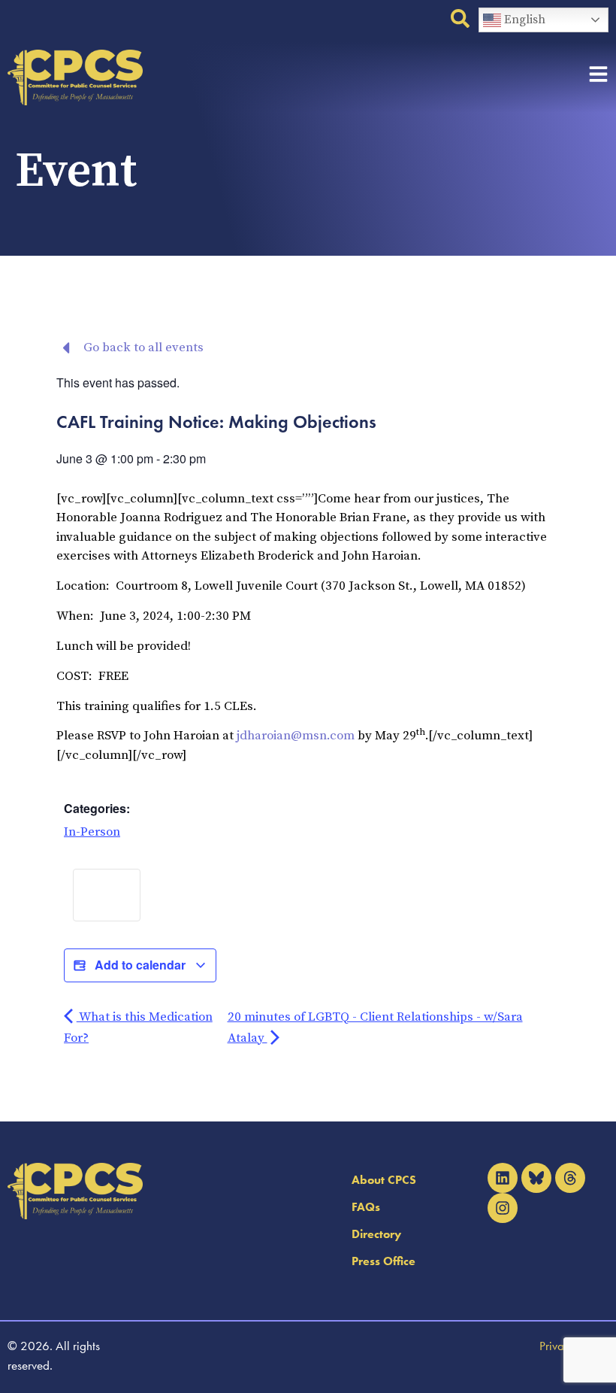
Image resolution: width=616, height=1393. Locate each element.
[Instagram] (503, 1208)
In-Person (92, 832)
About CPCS (384, 1180)
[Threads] (570, 1178)
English (523, 19)
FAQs (366, 1207)
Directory (376, 1234)
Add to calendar (140, 964)
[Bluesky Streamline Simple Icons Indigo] (536, 1178)
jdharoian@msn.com (296, 735)
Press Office (383, 1261)
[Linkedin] (503, 1178)
